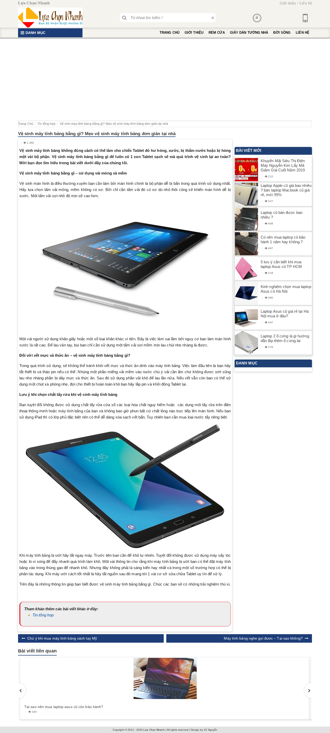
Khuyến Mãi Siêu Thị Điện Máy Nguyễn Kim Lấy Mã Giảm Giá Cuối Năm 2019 (283, 165)
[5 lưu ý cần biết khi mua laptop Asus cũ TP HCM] (246, 269)
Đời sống (282, 32)
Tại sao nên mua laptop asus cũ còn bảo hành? (63, 707)
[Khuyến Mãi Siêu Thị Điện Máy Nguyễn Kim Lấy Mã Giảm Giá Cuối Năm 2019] (246, 170)
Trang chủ (169, 32)
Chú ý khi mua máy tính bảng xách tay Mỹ (62, 638)
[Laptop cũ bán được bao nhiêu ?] (246, 219)
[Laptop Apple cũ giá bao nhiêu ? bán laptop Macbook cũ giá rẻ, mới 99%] (246, 194)
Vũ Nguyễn (210, 729)
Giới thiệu (288, 3)
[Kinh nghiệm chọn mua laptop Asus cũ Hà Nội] (246, 293)
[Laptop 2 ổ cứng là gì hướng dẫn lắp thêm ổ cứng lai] (246, 343)
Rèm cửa (217, 32)
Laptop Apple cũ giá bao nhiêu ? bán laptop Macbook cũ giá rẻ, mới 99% (286, 190)
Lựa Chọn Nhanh (153, 729)
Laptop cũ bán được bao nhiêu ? (281, 214)
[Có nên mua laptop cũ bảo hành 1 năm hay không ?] (246, 244)
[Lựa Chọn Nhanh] (50, 17)
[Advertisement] (165, 79)
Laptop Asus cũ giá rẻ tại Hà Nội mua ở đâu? (285, 313)
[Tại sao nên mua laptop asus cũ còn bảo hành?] (165, 678)
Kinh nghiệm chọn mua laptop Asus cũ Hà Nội (286, 288)
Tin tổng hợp (43, 615)
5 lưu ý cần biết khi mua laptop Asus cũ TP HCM (281, 264)
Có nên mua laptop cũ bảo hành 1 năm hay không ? (283, 239)
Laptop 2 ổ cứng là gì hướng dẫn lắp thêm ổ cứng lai (285, 338)
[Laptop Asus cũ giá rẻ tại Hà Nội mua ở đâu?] (246, 318)
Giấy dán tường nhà (249, 32)
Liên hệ (306, 3)
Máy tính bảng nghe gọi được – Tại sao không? (263, 638)
